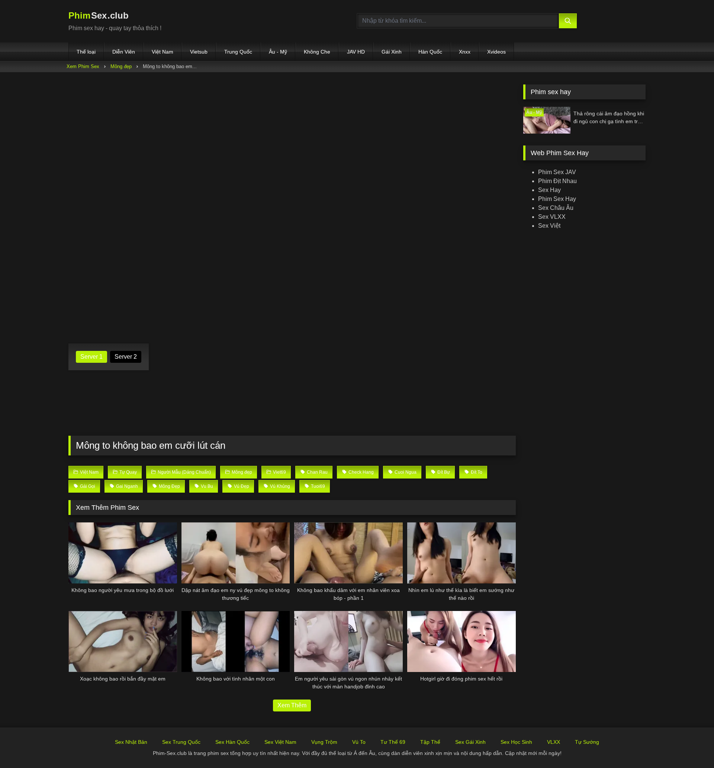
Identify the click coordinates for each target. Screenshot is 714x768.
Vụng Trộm (324, 742)
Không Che (317, 52)
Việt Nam (162, 52)
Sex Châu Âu (555, 208)
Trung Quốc (238, 52)
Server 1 (91, 356)
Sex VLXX (552, 217)
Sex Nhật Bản (131, 742)
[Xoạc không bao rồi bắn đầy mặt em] (122, 641)
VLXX (553, 742)
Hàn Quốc (430, 52)
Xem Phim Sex (83, 66)
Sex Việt (549, 226)
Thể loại (86, 52)
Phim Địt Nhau (557, 181)
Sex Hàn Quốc (232, 742)
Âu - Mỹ (278, 52)
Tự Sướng (587, 742)
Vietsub (199, 52)
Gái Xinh (392, 52)
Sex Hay (549, 190)
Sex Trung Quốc (181, 742)
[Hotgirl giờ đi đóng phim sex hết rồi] (461, 641)
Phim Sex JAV (557, 172)
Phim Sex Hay (557, 199)
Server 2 (126, 356)
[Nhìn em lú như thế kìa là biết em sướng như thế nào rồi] (461, 552)
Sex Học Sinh (516, 742)
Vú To (359, 742)
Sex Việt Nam (280, 742)
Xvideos (496, 52)
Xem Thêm (291, 705)
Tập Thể (430, 742)
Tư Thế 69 (392, 742)
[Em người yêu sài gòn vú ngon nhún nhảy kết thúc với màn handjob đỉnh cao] (348, 641)
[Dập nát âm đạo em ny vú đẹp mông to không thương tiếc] (235, 552)
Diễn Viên (123, 52)
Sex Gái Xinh (470, 742)
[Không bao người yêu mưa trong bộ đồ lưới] (122, 552)
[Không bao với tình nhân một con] (235, 641)
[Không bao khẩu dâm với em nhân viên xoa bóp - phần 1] (348, 552)
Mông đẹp (121, 66)
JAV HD (356, 52)
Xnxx (464, 52)
